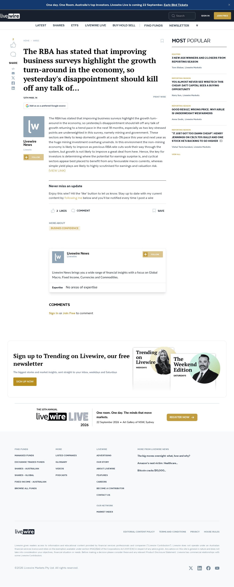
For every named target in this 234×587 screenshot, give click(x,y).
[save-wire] (162, 42)
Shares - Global (24, 475)
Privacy (195, 531)
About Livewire (106, 468)
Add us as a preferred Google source (47, 105)
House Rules (211, 531)
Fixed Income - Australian (30, 481)
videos (60, 468)
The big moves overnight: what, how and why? (163, 455)
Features (102, 475)
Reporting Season (181, 78)
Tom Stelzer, (178, 67)
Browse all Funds (26, 488)
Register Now (179, 417)
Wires (36, 41)
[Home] (10, 16)
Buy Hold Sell (124, 25)
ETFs (74, 25)
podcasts (61, 475)
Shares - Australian (27, 468)
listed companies (66, 455)
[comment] (13, 54)
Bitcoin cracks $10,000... (151, 470)
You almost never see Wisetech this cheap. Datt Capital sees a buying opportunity (197, 86)
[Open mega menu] (197, 25)
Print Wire (159, 96)
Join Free (222, 15)
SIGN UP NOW (25, 381)
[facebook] (13, 83)
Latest (40, 25)
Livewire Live (95, 25)
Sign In (205, 15)
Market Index (105, 511)
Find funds (153, 25)
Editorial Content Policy (139, 531)
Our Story (103, 462)
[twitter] (13, 78)
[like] (13, 44)
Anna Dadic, (178, 119)
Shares (59, 25)
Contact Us (103, 494)
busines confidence (64, 228)
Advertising (104, 455)
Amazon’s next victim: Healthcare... (157, 463)
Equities (176, 54)
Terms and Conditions (172, 531)
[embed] (13, 69)
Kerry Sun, (177, 95)
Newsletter (179, 25)
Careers (102, 481)
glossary (61, 462)
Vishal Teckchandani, (182, 146)
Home (26, 41)
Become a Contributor (110, 488)
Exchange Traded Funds (29, 462)
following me (73, 198)
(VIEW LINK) (57, 171)
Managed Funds (24, 455)
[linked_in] (13, 88)
